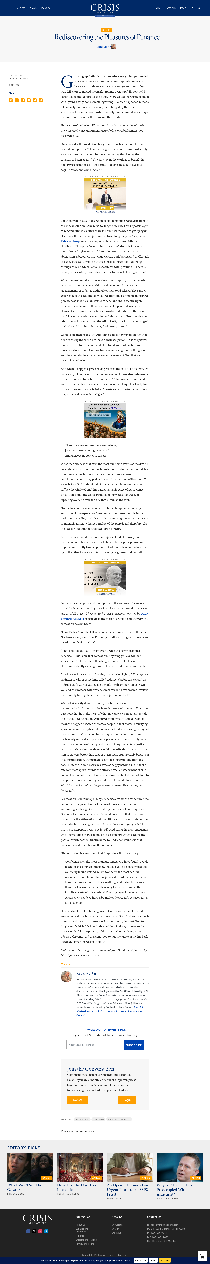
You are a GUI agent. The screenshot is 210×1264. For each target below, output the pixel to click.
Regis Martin (103, 46)
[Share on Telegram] (23, 100)
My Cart (115, 1228)
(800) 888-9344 (159, 1232)
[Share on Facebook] (17, 100)
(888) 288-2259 (160, 1236)
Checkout (116, 1232)
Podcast (46, 8)
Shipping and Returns (86, 1239)
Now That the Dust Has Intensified (76, 1187)
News (33, 8)
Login (183, 8)
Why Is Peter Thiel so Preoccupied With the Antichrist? (174, 1189)
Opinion (21, 8)
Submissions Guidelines (82, 1230)
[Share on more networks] (41, 100)
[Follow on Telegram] (46, 1231)
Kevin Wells (114, 1198)
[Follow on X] (34, 1231)
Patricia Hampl (70, 241)
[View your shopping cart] (192, 8)
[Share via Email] (29, 100)
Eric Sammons (15, 1194)
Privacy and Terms (85, 1243)
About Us (80, 1224)
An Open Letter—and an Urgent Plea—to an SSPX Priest (128, 1189)
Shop (159, 8)
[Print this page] (35, 100)
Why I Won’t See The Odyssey (24, 1187)
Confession (98, 1119)
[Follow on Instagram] (40, 1231)
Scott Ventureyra (168, 1198)
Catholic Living (82, 1119)
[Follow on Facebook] (28, 1231)
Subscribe (134, 1045)
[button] (202, 1256)
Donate (171, 8)
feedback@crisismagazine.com (162, 1224)
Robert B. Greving (68, 1194)
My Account (117, 1224)
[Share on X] (11, 100)
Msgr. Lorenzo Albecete (119, 1119)
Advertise (81, 1235)
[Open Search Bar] (199, 8)
